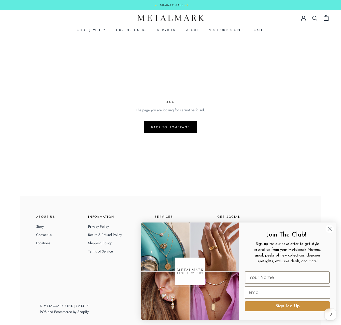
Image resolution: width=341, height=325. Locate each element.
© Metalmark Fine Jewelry (64, 306)
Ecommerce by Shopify (71, 311)
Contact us (44, 234)
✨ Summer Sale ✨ (172, 5)
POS (43, 311)
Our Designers (131, 30)
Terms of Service (100, 251)
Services (166, 30)
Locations (43, 243)
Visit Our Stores (226, 30)
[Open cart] (326, 18)
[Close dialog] (329, 228)
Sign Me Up (287, 306)
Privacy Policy (98, 226)
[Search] (315, 17)
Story (40, 226)
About (192, 30)
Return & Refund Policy (105, 234)
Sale (259, 30)
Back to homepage (170, 127)
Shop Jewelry (91, 30)
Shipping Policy (100, 243)
